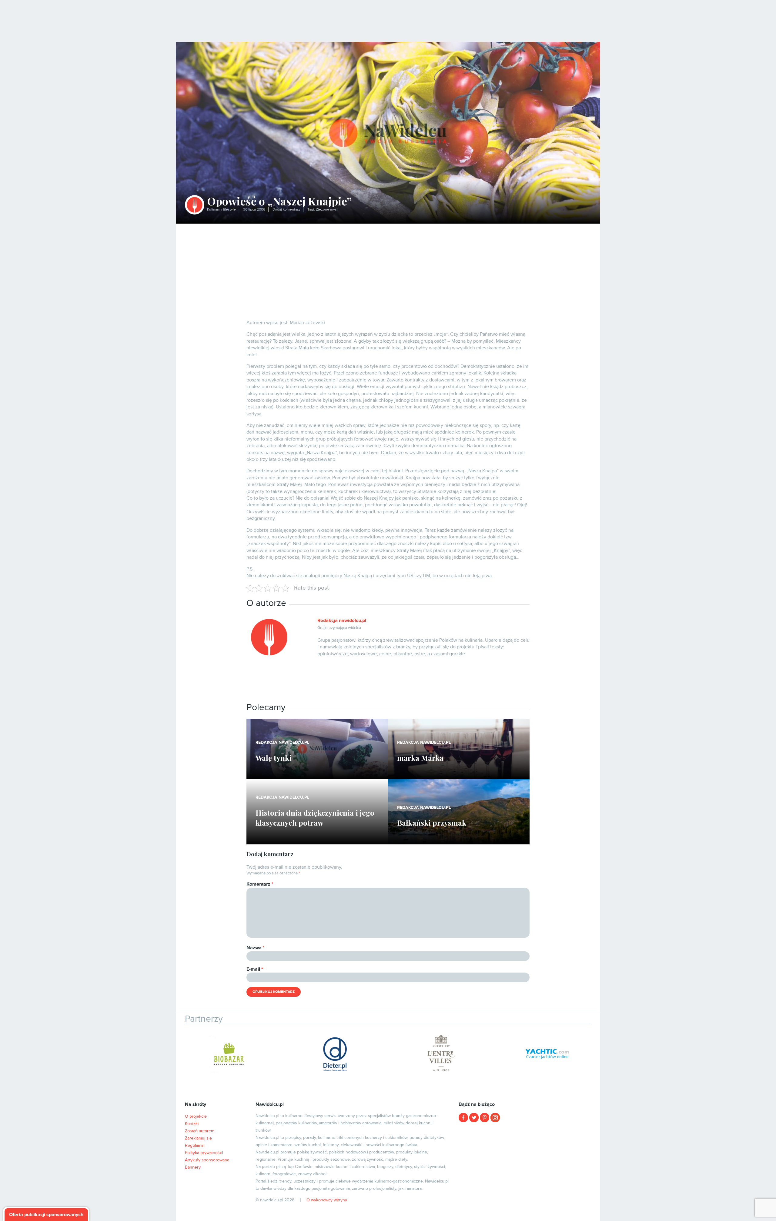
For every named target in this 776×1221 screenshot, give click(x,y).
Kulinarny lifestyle (221, 209)
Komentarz (259, 884)
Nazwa (255, 948)
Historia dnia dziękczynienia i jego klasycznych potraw (315, 818)
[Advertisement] (388, 269)
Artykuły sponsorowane (207, 1160)
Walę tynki (274, 758)
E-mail (254, 969)
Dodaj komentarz (286, 209)
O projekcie (196, 1116)
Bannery (193, 1167)
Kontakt (192, 1123)
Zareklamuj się (198, 1138)
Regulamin (195, 1145)
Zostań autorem (199, 1130)
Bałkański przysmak (431, 822)
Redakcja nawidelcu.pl (341, 620)
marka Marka (420, 758)
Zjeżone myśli (327, 209)
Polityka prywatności (204, 1152)
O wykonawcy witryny (326, 1200)
